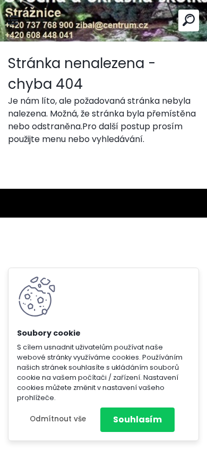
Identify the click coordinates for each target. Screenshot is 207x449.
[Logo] (103, 20)
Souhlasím (137, 419)
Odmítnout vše (58, 419)
